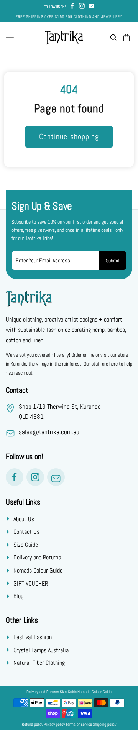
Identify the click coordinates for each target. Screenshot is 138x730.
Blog (18, 596)
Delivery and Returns (37, 557)
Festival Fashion (32, 637)
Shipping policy (104, 724)
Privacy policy (54, 724)
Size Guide (25, 545)
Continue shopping (69, 136)
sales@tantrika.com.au (49, 432)
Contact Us (26, 532)
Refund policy (32, 724)
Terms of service (79, 724)
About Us (23, 519)
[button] (10, 37)
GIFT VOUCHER (30, 583)
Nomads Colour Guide (37, 570)
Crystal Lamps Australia (41, 650)
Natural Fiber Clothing (39, 663)
